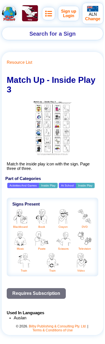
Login (68, 15)
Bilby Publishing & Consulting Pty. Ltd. (58, 326)
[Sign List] (48, 13)
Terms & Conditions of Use (52, 330)
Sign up (68, 11)
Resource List (19, 62)
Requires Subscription (36, 293)
